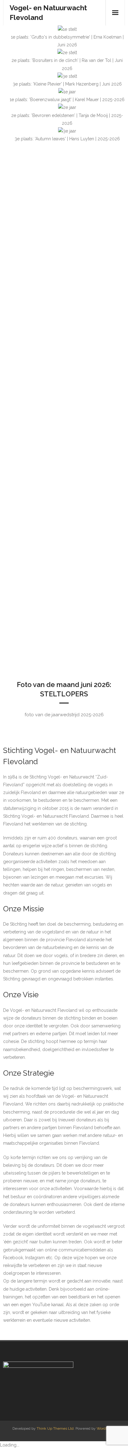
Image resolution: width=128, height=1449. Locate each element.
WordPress (106, 1428)
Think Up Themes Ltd (55, 1428)
